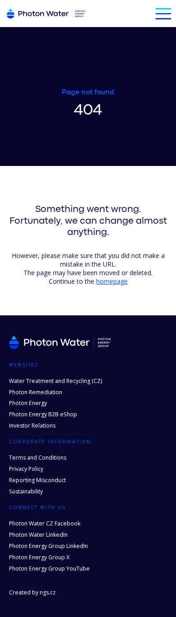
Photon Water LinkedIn (38, 535)
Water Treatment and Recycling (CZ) (55, 381)
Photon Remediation (35, 392)
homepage (112, 281)
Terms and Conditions (37, 457)
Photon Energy (28, 403)
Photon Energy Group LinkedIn (48, 546)
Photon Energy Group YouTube (49, 568)
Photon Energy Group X (39, 557)
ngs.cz (48, 592)
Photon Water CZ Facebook (44, 523)
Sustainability (26, 491)
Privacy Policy (26, 469)
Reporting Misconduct (37, 480)
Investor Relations (32, 425)
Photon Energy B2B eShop (43, 414)
